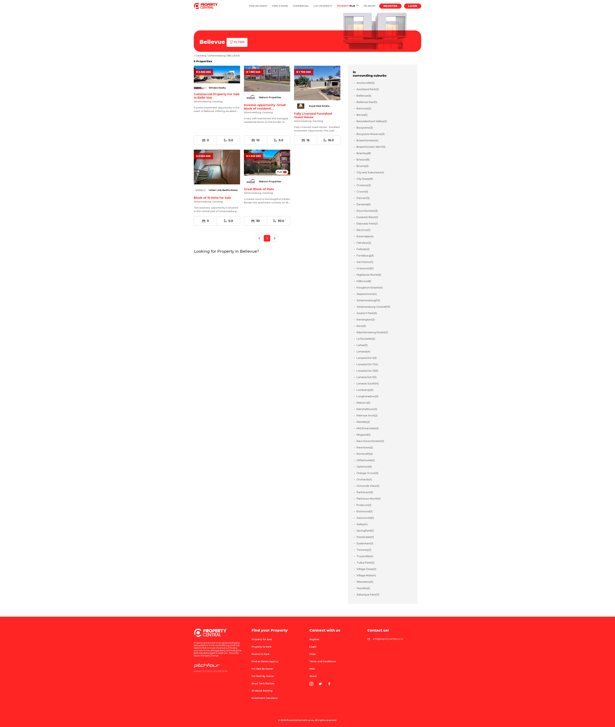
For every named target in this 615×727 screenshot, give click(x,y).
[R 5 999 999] (267, 162)
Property (348, 6)
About (313, 676)
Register (390, 6)
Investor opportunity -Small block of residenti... (265, 106)
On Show (369, 6)
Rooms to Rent (260, 654)
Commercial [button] (301, 6)
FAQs (312, 654)
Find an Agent (258, 6)
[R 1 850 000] (267, 78)
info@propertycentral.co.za (388, 639)
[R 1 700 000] (317, 82)
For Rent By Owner (263, 676)
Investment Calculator (265, 698)
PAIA (312, 668)
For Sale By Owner (262, 668)
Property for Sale (262, 639)
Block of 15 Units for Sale (212, 198)
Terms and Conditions (322, 661)
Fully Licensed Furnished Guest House (313, 115)
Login (412, 6)
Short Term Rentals (263, 683)
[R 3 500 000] (217, 166)
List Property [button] (323, 6)
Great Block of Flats (259, 189)
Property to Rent (261, 646)
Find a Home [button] (280, 6)
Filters (239, 42)
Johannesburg (217, 55)
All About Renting (262, 690)
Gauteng (201, 55)
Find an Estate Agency (265, 661)
